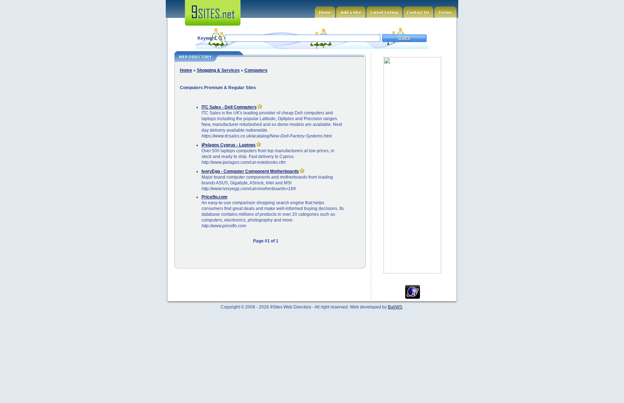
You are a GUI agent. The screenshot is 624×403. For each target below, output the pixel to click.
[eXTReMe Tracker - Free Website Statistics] (412, 297)
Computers (256, 70)
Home (186, 70)
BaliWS (395, 307)
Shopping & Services (218, 70)
